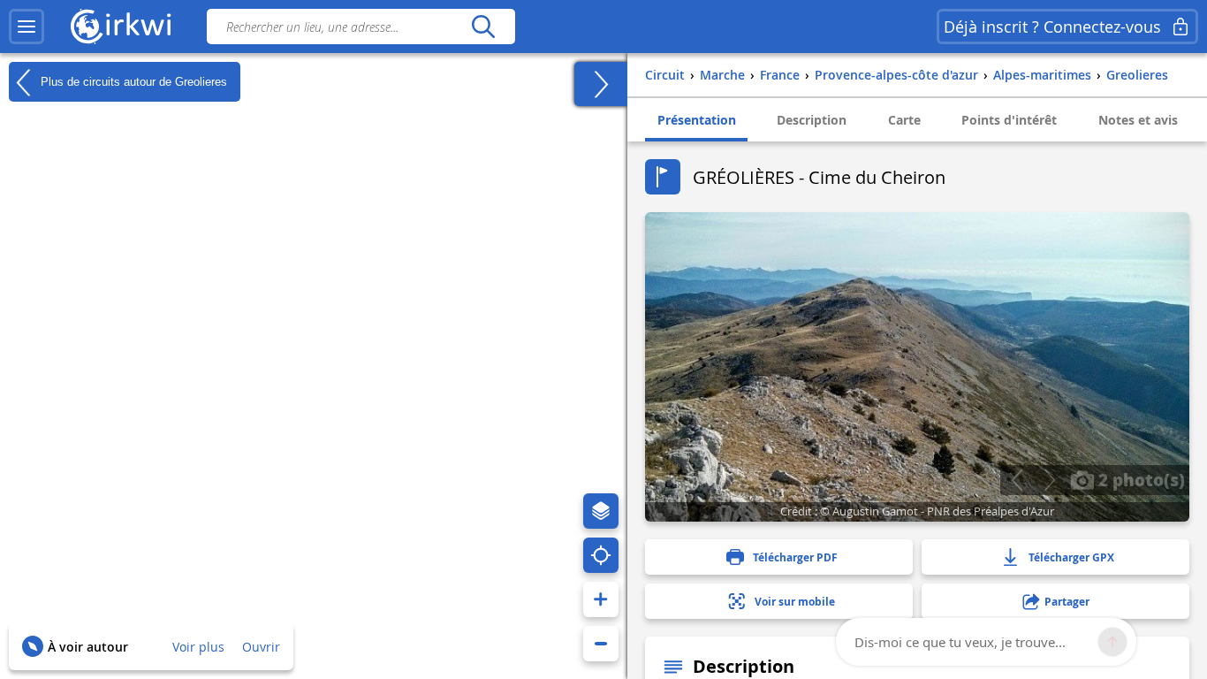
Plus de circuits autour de (132, 81)
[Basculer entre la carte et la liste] (600, 84)
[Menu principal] (26, 26)
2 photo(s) (1139, 479)
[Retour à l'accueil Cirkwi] (121, 26)
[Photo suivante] (1049, 480)
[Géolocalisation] (601, 555)
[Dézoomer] (601, 643)
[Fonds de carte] (601, 511)
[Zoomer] (601, 599)
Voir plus (198, 646)
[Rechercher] (482, 26)
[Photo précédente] (1016, 480)
